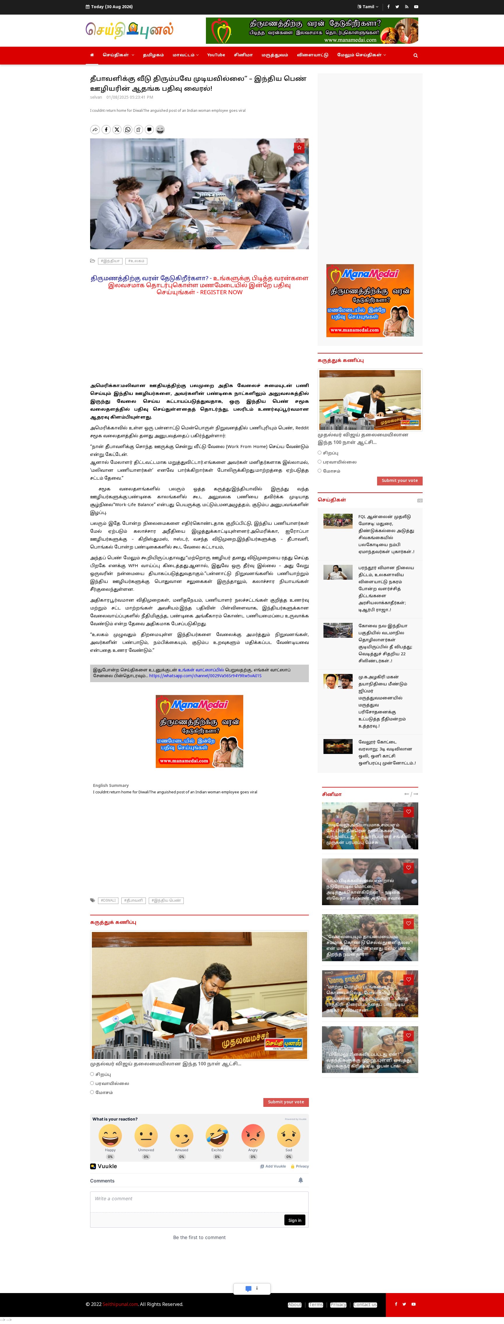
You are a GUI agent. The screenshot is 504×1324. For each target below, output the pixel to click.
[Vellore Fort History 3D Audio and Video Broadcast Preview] (338, 746)
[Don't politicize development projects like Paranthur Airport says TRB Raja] (338, 572)
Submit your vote (286, 1102)
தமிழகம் (153, 55)
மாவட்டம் (184, 55)
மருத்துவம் (275, 55)
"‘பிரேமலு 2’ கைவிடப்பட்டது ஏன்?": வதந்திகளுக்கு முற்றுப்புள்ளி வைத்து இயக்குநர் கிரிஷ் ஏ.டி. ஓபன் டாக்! (368, 1060)
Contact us (365, 1305)
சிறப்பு (103, 1074)
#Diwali (108, 901)
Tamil (368, 7)
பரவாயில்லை (112, 1083)
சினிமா (243, 55)
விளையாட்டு (312, 55)
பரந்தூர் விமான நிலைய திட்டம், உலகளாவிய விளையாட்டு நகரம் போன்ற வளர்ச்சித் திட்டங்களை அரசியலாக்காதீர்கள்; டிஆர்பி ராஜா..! (386, 589)
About (294, 1305)
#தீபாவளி (133, 901)
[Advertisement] (199, 337)
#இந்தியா (110, 261)
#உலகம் (136, 261)
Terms (316, 1305)
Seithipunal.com (120, 1305)
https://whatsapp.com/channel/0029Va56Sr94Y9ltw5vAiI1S (205, 676)
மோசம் (104, 1092)
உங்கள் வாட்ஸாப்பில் (200, 670)
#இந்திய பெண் (166, 901)
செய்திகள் (116, 55)
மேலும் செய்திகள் (359, 55)
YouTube (216, 55)
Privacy (338, 1305)
